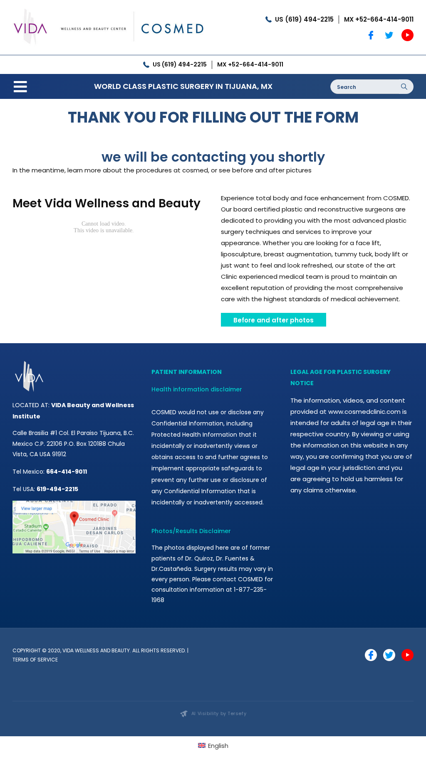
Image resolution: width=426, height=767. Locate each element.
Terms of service (35, 659)
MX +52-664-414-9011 (379, 19)
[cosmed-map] (74, 503)
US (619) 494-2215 (304, 19)
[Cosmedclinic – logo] (108, 7)
